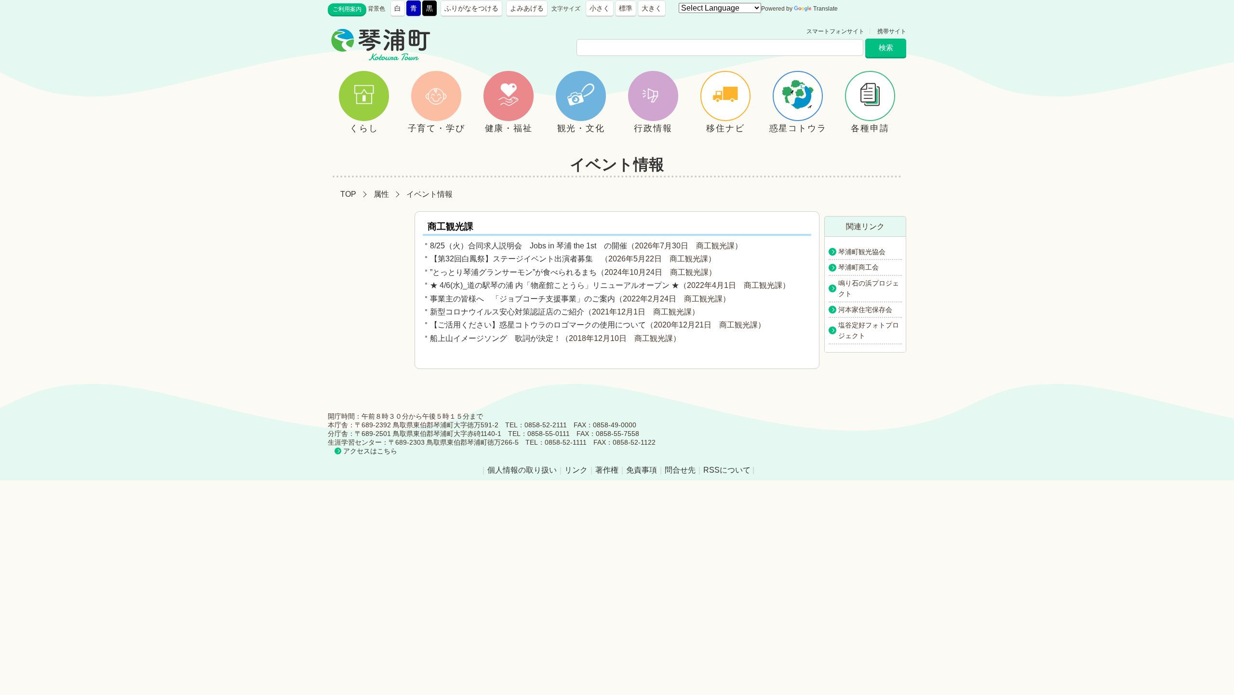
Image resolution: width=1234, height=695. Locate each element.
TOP (348, 194)
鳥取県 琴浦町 (475, 31)
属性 (381, 194)
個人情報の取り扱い (522, 470)
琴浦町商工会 (858, 267)
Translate (825, 8)
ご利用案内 (347, 9)
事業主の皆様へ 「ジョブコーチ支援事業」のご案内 (522, 299)
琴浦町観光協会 (861, 252)
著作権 (606, 470)
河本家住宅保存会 (865, 309)
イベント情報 (429, 194)
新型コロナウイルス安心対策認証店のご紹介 (507, 312)
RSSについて (727, 470)
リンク (576, 470)
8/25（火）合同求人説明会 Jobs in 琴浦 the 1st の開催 (528, 246)
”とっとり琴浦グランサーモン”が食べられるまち (513, 272)
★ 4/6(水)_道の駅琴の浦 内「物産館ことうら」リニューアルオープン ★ (554, 285)
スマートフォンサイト (835, 31)
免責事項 (641, 470)
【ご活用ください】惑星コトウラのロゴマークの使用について (538, 325)
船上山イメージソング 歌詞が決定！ (495, 338)
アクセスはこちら (370, 451)
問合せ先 (680, 470)
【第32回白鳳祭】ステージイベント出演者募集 (515, 259)
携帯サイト (891, 31)
